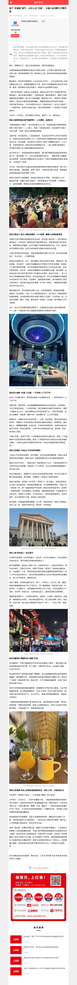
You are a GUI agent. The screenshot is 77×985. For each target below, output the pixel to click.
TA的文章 (15, 36)
